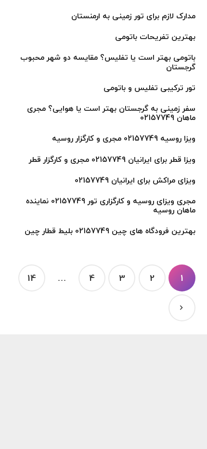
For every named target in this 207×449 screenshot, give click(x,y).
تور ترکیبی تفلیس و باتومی (149, 87)
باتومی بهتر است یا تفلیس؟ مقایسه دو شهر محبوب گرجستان (107, 62)
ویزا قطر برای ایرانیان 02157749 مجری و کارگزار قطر (112, 159)
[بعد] (181, 307)
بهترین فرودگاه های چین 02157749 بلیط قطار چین (110, 231)
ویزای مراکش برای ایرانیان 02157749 (135, 180)
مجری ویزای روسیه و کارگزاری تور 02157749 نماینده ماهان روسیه (110, 205)
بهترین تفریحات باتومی (155, 36)
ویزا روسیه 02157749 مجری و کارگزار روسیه (123, 138)
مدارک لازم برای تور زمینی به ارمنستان (133, 16)
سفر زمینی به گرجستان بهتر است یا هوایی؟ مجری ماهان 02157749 (111, 113)
